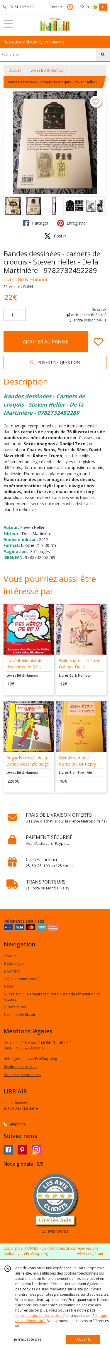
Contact (56, 6)
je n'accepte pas (27, 1339)
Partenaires (16, 1007)
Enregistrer (76, 223)
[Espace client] (70, 7)
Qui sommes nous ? (22, 978)
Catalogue (15, 963)
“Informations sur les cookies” (40, 1315)
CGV (10, 986)
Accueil (15, 70)
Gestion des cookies (20, 1066)
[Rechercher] (103, 54)
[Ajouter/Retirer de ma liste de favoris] (98, 342)
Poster (59, 236)
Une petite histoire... (23, 1014)
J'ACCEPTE (83, 1339)
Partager (39, 223)
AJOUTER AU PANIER (46, 341)
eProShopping (36, 1253)
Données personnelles (22, 1074)
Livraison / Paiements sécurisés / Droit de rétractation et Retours (52, 997)
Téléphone (16, 1124)
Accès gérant (92, 1253)
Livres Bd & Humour (26, 279)
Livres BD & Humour (47, 70)
